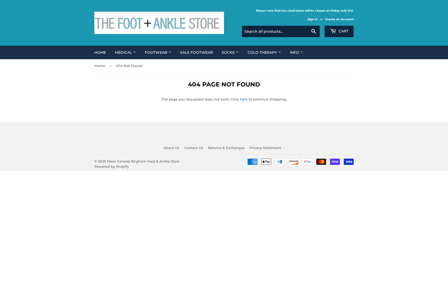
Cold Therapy (263, 52)
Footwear (156, 52)
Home (100, 52)
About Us (171, 148)
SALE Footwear (196, 52)
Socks (229, 52)
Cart (343, 31)
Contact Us (193, 148)
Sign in (312, 19)
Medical (124, 52)
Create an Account (339, 19)
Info (295, 52)
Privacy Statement (265, 148)
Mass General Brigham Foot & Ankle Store (143, 161)
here (244, 99)
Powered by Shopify (111, 166)
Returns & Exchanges (226, 148)
